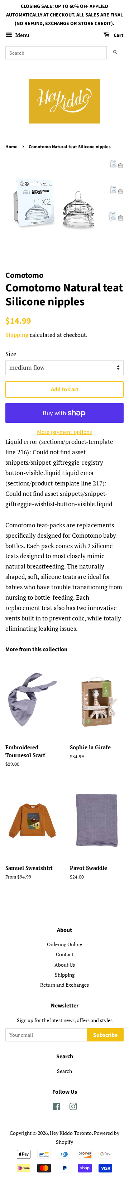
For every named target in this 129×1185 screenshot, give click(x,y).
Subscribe (105, 1035)
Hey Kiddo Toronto (71, 1133)
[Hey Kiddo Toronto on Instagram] (73, 1107)
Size (10, 354)
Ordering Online (64, 944)
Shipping (16, 335)
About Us (64, 964)
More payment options (64, 431)
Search (64, 1071)
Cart (118, 35)
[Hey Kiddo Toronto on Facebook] (56, 1107)
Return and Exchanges (64, 984)
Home (11, 147)
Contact (64, 954)
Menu (21, 35)
